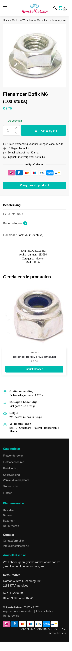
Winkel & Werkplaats (23, 20)
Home (6, 20)
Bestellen (9, 510)
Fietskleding (10, 468)
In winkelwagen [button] (34, 369)
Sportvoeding (11, 474)
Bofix (37, 262)
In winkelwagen (43, 130)
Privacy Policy (44, 611)
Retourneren (11, 525)
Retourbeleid (11, 615)
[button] (61, 8)
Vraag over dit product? (34, 185)
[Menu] (9, 8)
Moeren (40, 258)
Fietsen (7, 492)
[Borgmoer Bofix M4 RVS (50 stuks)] (34, 316)
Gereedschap (11, 486)
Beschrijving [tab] (12, 205)
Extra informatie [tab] (13, 214)
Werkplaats (43, 20)
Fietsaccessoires (13, 462)
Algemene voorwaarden (18, 611)
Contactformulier (13, 540)
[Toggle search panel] (55, 8)
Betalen (8, 515)
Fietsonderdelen (13, 455)
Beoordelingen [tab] (14, 223)
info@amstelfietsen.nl (16, 545)
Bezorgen (9, 520)
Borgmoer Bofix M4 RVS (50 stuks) (34, 356)
